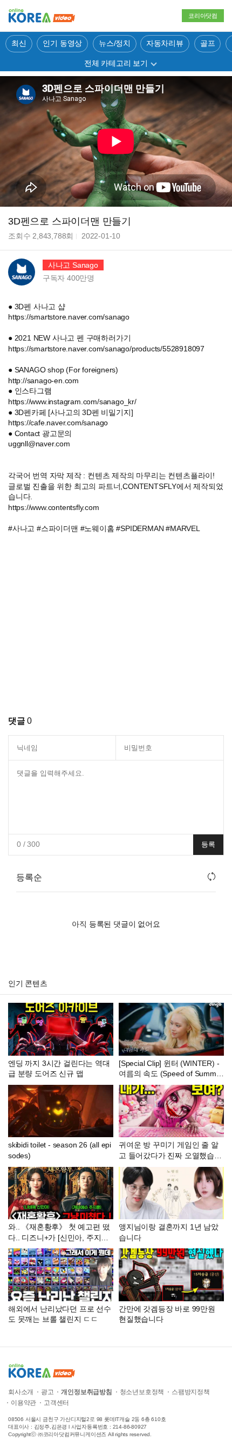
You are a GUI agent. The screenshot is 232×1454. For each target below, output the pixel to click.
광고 (47, 1392)
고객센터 (56, 1403)
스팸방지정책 (191, 1392)
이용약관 (23, 1403)
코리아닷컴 (202, 15)
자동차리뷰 (164, 43)
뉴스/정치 (115, 43)
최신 (18, 43)
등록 (208, 844)
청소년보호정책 (142, 1392)
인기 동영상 (62, 43)
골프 (207, 43)
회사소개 (20, 1392)
